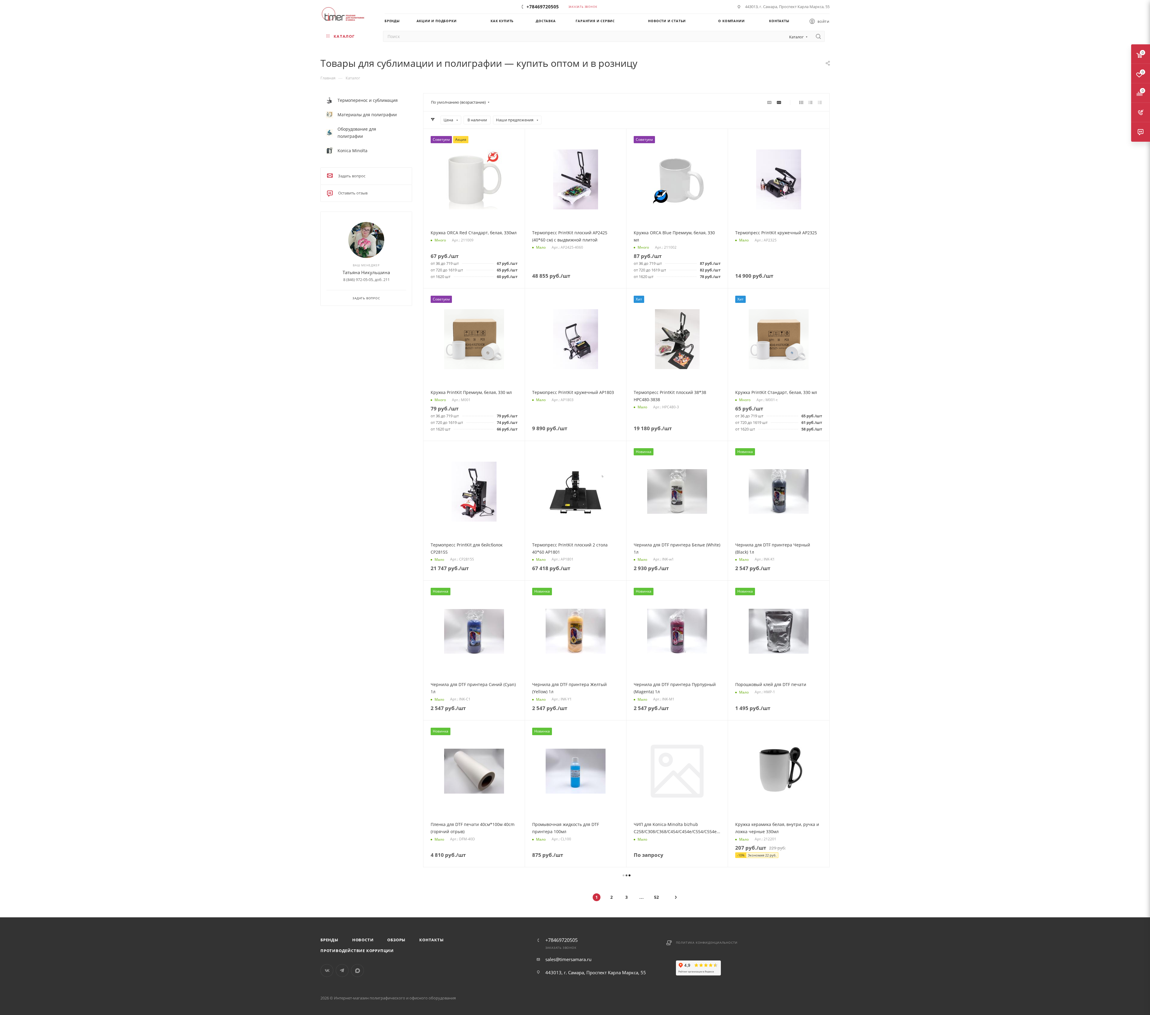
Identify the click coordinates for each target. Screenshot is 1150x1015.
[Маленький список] (769, 102)
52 (656, 897)
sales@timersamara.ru (568, 959)
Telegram (342, 970)
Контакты (431, 939)
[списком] (810, 102)
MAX (357, 970)
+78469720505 (542, 7)
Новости (363, 939)
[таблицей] (820, 102)
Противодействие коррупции (357, 950)
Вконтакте (326, 970)
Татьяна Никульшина (366, 272)
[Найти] (818, 36)
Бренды (329, 939)
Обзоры (396, 939)
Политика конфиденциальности (707, 942)
